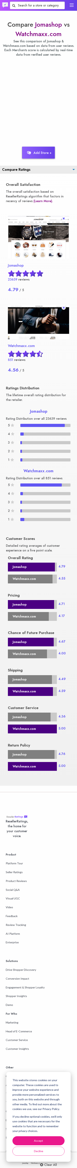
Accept (38, 1140)
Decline (38, 1151)
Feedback (12, 916)
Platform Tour (14, 863)
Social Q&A (13, 889)
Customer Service (17, 1040)
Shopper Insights (16, 996)
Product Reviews (16, 881)
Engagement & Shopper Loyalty (25, 987)
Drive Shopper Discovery (21, 969)
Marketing (12, 1022)
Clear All (50, 1165)
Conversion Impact (17, 978)
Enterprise (12, 942)
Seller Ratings (14, 872)
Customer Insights (17, 1048)
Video (9, 907)
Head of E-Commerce (19, 1031)
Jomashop (48, 24)
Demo (9, 1004)
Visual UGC (13, 898)
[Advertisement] (38, 100)
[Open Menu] (72, 5)
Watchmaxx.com (38, 33)
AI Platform (13, 933)
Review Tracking (16, 924)
